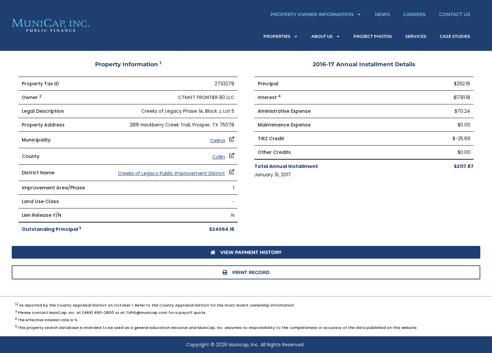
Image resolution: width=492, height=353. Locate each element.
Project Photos (372, 36)
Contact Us (454, 14)
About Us (322, 36)
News (382, 14)
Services (415, 36)
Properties (277, 36)
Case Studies (455, 36)
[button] (246, 272)
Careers (414, 14)
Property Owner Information (311, 14)
